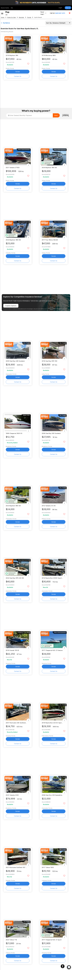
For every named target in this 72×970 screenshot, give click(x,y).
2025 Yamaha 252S (12, 795)
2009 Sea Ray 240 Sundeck (15, 361)
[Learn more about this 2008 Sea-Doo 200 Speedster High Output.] (53, 784)
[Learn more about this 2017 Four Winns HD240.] (53, 229)
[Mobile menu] (2, 13)
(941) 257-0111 (60, 13)
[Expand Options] (28, 53)
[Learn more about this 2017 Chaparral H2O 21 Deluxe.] (53, 639)
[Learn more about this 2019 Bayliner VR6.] (17, 44)
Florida (29, 17)
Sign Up (68, 7)
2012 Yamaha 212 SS (49, 505)
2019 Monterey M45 (49, 55)
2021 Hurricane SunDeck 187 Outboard (16, 867)
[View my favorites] (69, 13)
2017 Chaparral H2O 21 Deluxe (52, 650)
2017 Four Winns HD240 (50, 240)
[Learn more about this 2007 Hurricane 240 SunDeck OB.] (17, 712)
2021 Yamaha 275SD (13, 167)
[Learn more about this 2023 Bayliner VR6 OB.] (17, 495)
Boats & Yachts (5, 8)
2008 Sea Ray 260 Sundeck (51, 433)
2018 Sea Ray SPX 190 (49, 361)
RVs (12, 8)
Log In (60, 7)
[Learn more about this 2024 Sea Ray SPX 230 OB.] (17, 567)
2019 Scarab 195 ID (12, 650)
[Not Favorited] (28, 63)
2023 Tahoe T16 (11, 940)
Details (17, 71)
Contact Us (17, 76)
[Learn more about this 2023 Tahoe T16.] (17, 929)
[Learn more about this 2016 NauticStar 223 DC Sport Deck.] (53, 712)
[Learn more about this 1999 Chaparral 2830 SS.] (17, 422)
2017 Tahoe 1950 (48, 867)
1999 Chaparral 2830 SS (14, 433)
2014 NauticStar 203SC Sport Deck (52, 578)
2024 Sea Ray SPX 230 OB (15, 578)
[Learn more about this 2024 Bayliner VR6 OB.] (53, 156)
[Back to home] (7, 13)
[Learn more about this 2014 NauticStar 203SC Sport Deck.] (53, 567)
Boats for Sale (11, 17)
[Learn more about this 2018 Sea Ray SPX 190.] (53, 350)
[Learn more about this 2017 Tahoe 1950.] (53, 856)
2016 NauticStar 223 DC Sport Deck (52, 723)
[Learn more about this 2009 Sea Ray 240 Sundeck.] (17, 350)
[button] (62, 966)
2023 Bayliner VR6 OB (13, 505)
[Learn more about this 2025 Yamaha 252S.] (17, 784)
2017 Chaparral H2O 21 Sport (52, 940)
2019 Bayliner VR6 (12, 55)
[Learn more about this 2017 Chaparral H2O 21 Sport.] (53, 929)
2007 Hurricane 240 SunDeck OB (16, 723)
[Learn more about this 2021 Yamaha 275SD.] (17, 156)
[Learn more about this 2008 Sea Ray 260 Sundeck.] (53, 422)
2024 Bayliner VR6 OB (49, 167)
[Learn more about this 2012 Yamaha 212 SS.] (53, 495)
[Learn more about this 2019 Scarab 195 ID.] (17, 639)
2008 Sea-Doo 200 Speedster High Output (52, 795)
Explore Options (10, 306)
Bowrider (21, 17)
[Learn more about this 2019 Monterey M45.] (53, 44)
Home (2, 17)
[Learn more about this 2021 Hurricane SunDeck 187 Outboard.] (17, 856)
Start (56, 115)
